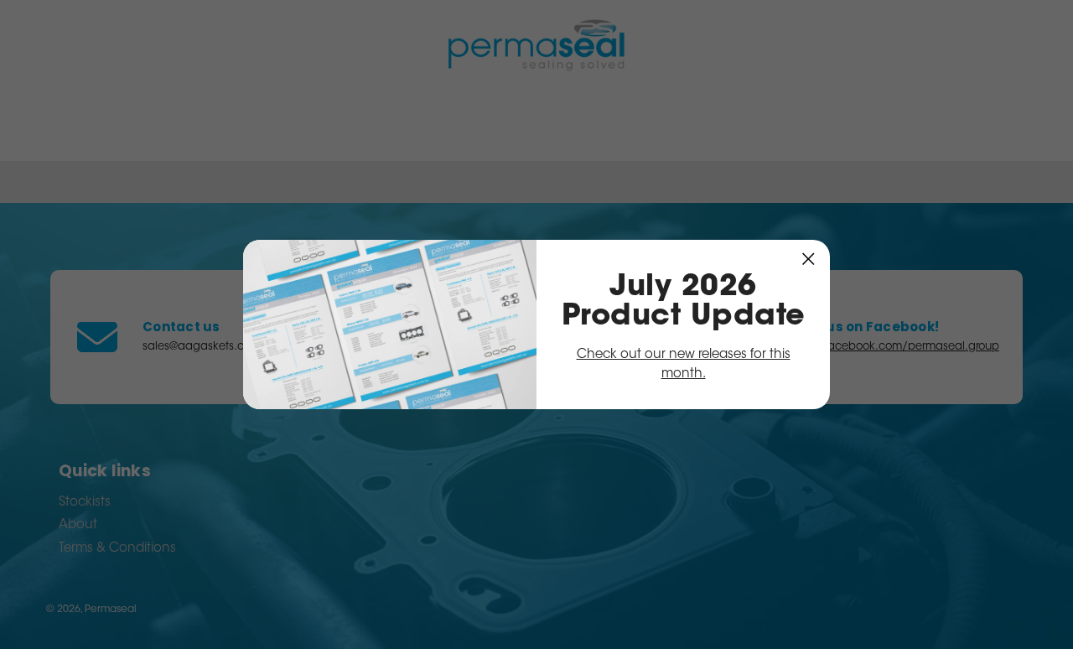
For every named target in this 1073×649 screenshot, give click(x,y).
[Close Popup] (808, 258)
